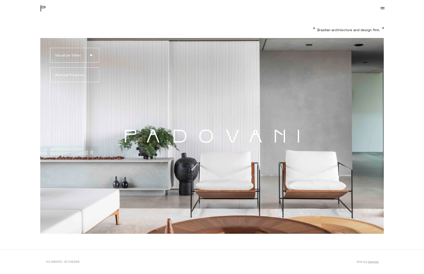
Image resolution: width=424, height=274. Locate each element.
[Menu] (382, 8)
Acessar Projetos (69, 75)
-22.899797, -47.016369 (62, 262)
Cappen (373, 262)
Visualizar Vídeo (68, 55)
